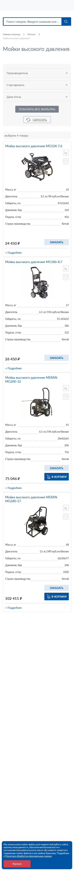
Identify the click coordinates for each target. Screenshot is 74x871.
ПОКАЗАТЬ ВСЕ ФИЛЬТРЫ (37, 109)
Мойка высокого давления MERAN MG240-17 (31, 499)
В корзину (59, 476)
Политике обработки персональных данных (28, 856)
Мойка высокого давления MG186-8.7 (33, 262)
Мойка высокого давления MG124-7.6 (33, 146)
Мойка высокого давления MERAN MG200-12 (31, 379)
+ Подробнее (13, 252)
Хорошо (17, 863)
